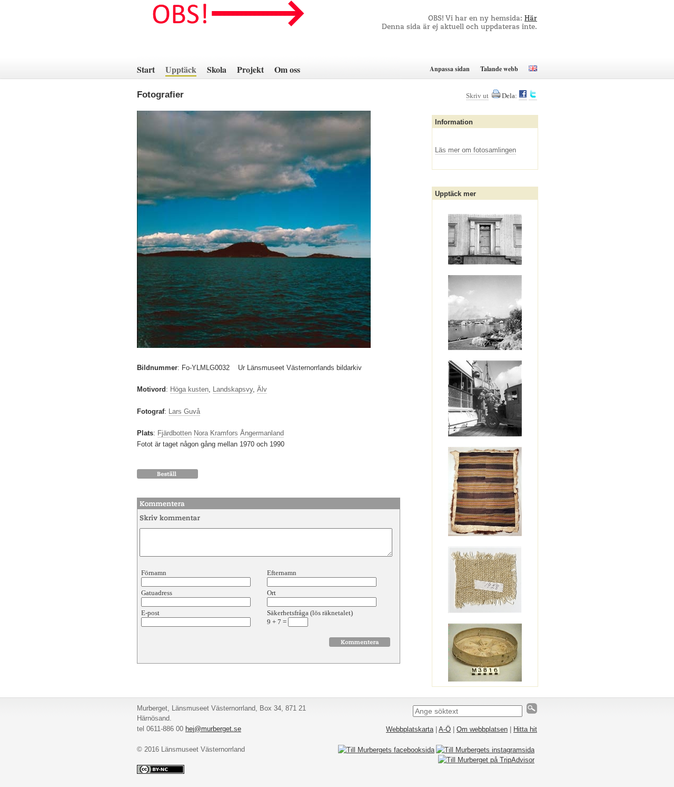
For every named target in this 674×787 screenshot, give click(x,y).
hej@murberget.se (213, 729)
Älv (262, 389)
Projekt (250, 69)
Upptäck (180, 69)
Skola (216, 69)
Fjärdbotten (174, 433)
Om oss (287, 69)
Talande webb (499, 68)
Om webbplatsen (482, 729)
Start (146, 69)
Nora (201, 433)
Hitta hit (525, 729)
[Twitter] (533, 96)
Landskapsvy (233, 389)
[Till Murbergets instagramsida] (485, 750)
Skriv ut (477, 96)
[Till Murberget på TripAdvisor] (486, 760)
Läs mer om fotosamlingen (475, 150)
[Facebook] (523, 96)
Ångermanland (262, 433)
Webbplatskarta (409, 729)
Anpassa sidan (450, 68)
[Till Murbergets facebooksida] (386, 750)
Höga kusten (189, 389)
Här (530, 18)
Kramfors (224, 433)
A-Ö (445, 729)
